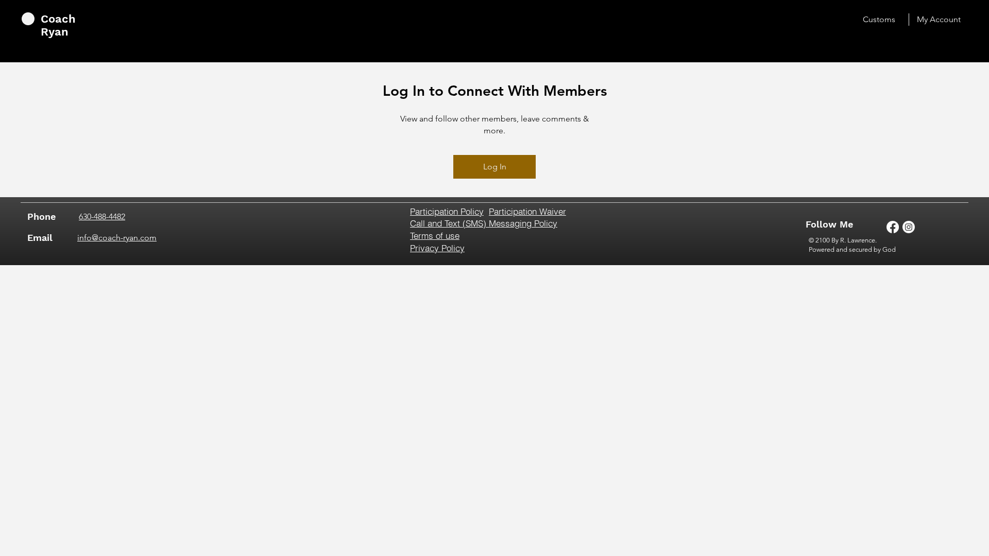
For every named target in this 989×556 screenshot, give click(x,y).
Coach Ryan (58, 25)
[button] (464, 211)
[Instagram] (908, 227)
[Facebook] (892, 227)
